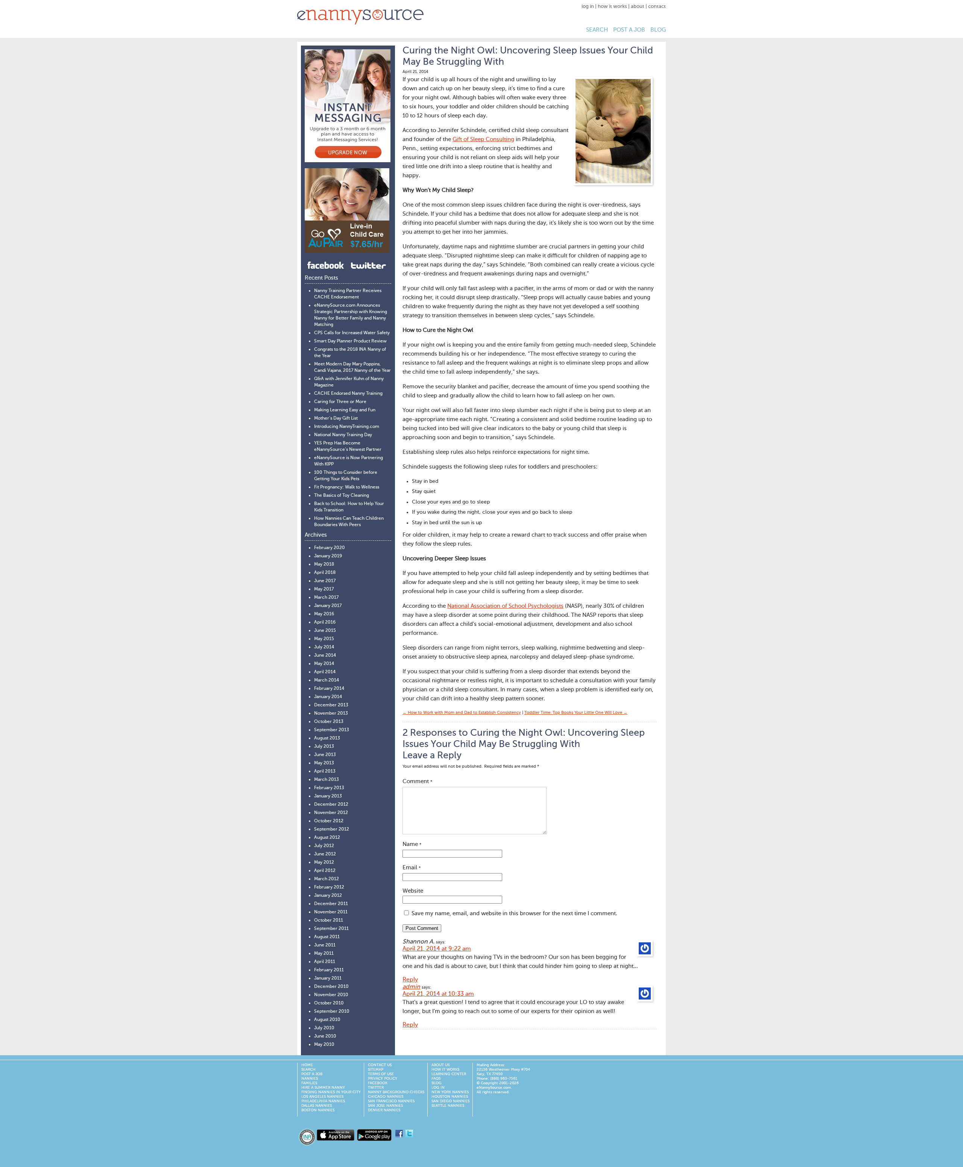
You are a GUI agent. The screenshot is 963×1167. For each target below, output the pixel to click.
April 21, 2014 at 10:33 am (438, 994)
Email (412, 867)
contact (657, 6)
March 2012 (326, 879)
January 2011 (328, 978)
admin (411, 987)
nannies (309, 1078)
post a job (629, 30)
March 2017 (326, 597)
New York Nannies (450, 1092)
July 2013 (324, 746)
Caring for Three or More (340, 402)
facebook (377, 1083)
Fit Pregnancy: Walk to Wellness (346, 487)
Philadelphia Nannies (323, 1101)
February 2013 (329, 788)
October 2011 (328, 920)
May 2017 (324, 589)
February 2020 (329, 548)
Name (412, 844)
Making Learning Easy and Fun (344, 410)
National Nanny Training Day (343, 435)
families (309, 1083)
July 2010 (324, 1028)
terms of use (381, 1074)
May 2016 (324, 614)
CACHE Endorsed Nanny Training (348, 393)
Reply (410, 980)
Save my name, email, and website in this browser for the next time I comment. (514, 913)
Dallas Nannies (316, 1106)
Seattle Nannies (447, 1106)
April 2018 (325, 573)
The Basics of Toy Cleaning (341, 495)
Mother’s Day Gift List (336, 418)
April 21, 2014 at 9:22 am (437, 949)
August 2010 (327, 1020)
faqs (435, 1078)
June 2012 (325, 854)
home (307, 1065)
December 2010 (331, 986)
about (637, 6)
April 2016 (325, 622)
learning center (448, 1074)
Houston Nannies (449, 1097)
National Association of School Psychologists (505, 606)
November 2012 (331, 813)
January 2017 (328, 606)
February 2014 (329, 688)
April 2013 (325, 771)
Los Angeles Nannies (322, 1097)
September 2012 (331, 829)
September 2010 (331, 1011)
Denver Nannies (384, 1110)
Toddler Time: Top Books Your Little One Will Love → (575, 713)
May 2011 (324, 953)
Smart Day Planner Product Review (350, 341)
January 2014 (328, 697)
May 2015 (324, 639)
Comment (417, 781)
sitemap (375, 1069)
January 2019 (328, 556)
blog (658, 30)
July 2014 (324, 647)
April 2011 (324, 962)
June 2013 (325, 755)
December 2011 (331, 904)
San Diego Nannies (450, 1101)
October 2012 (328, 821)
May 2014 (324, 664)
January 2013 (328, 796)
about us (440, 1065)
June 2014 (325, 655)
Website (413, 891)
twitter (376, 1087)
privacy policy (382, 1078)
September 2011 (331, 929)
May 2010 (324, 1044)
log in (588, 6)
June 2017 (325, 581)
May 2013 (324, 763)
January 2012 (328, 895)
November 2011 (331, 912)
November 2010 (331, 995)
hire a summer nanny (323, 1087)
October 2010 (329, 1003)
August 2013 (327, 738)
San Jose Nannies (385, 1106)
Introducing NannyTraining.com (346, 427)
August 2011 (327, 937)
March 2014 (326, 680)
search (597, 30)
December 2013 (331, 705)
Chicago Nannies (385, 1097)
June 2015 (325, 630)
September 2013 (331, 730)
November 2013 (331, 713)
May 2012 (324, 862)
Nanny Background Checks (396, 1092)
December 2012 (331, 804)
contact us (380, 1065)
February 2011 (329, 970)
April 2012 (325, 871)
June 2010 (325, 1036)
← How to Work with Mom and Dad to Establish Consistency (462, 713)
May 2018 (324, 564)
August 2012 (327, 837)
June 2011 (325, 945)
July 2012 (324, 846)
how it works (612, 6)
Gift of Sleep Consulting (483, 139)
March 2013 (326, 779)
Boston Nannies (317, 1110)
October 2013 (328, 722)
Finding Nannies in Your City (331, 1092)
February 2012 (329, 887)
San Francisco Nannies (391, 1101)
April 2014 (325, 672)
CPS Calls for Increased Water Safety (352, 333)
